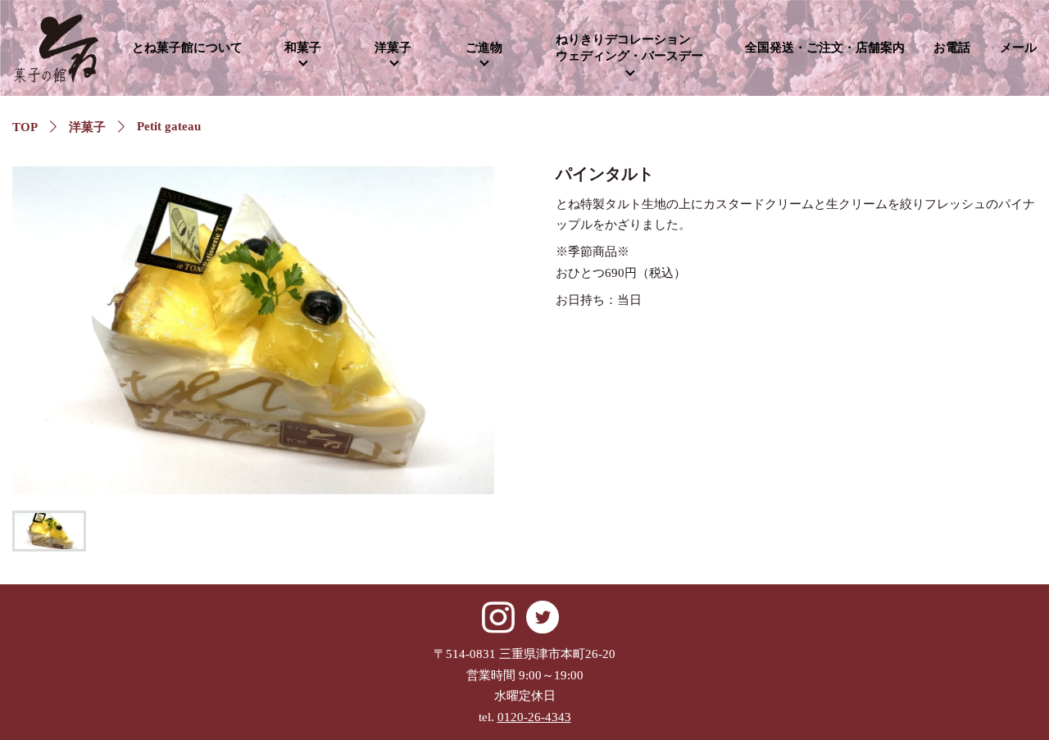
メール (1018, 47)
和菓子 (302, 47)
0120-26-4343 (534, 717)
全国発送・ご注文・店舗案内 (825, 47)
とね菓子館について (187, 47)
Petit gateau (169, 126)
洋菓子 (393, 47)
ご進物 (483, 47)
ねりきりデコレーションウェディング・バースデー (629, 47)
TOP (25, 127)
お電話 (951, 47)
